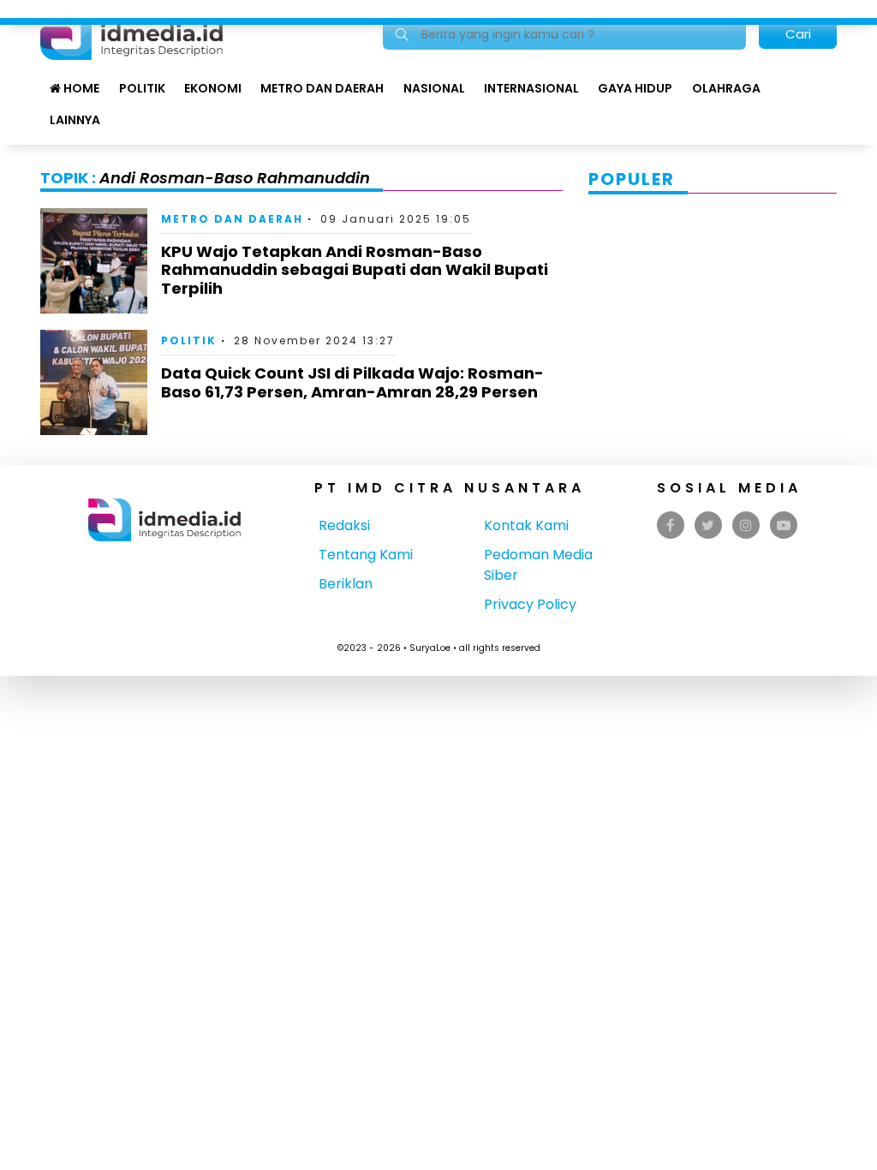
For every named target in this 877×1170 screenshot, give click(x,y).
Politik (142, 88)
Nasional (434, 88)
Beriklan (346, 584)
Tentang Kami (366, 554)
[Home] (131, 33)
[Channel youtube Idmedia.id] (783, 525)
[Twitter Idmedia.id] (707, 525)
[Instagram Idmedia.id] (746, 525)
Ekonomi (213, 88)
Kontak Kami (526, 525)
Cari (798, 34)
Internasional (531, 88)
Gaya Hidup (635, 88)
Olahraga (726, 88)
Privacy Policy (530, 604)
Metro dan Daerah (322, 88)
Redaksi (344, 525)
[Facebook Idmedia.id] (670, 525)
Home (80, 88)
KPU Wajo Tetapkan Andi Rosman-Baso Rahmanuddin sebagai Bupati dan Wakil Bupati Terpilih (354, 270)
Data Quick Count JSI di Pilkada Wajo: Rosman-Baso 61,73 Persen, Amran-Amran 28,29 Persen (352, 382)
